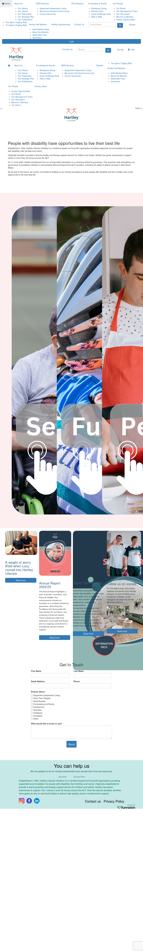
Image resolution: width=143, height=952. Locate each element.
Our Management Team (127, 11)
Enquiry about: (38, 691)
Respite (99, 65)
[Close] (142, 108)
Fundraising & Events (97, 3)
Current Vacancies (48, 14)
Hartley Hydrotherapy (60, 24)
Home (7, 3)
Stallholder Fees (39, 34)
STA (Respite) (77, 3)
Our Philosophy (24, 14)
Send (71, 744)
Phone (77, 681)
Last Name (79, 671)
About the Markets (40, 32)
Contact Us (79, 24)
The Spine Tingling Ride (16, 22)
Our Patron (16, 105)
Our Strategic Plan (26, 16)
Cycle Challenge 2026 (101, 14)
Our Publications (25, 19)
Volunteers (37, 37)
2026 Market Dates (40, 29)
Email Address (38, 681)
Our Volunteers (123, 14)
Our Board (121, 8)
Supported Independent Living (53, 8)
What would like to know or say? (46, 723)
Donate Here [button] (79, 776)
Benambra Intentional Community (54, 11)
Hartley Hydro (41, 86)
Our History (23, 8)
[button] (26, 360)
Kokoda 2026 (97, 11)
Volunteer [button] (62, 776)
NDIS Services (42, 3)
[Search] (120, 25)
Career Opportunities (125, 19)
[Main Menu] (1, 108)
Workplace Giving (99, 8)
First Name (36, 671)
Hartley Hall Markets (38, 24)
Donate (132, 24)
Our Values (23, 11)
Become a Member (124, 16)
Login (71, 41)
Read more (21, 580)
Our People (118, 3)
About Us (18, 3)
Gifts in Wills (96, 16)
